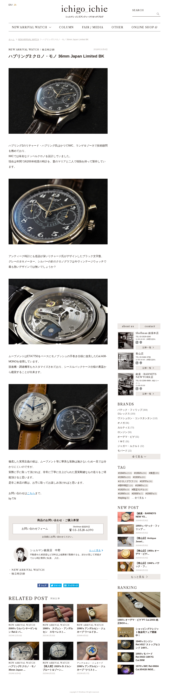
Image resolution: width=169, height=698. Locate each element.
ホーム (12, 39)
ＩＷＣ (123, 441)
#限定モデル (140, 489)
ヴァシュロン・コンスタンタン (137, 418)
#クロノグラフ (127, 481)
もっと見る (95, 550)
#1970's (146, 481)
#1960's (124, 477)
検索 (157, 13)
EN (10, 5)
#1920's (123, 489)
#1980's (141, 485)
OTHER (117, 27)
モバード (125, 450)
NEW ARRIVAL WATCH (29, 27)
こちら (31, 493)
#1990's (123, 493)
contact (150, 326)
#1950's (140, 473)
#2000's (137, 493)
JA (15, 5)
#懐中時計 (125, 485)
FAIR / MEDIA (92, 27)
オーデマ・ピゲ (128, 436)
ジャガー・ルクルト (131, 446)
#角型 (154, 473)
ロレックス (126, 413)
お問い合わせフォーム (35, 528)
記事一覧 (147, 347)
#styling (123, 497)
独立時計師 (48, 49)
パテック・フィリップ (133, 409)
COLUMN (66, 27)
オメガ (123, 422)
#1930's (139, 477)
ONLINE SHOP (143, 27)
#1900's (151, 493)
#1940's (125, 473)
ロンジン (125, 432)
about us (128, 326)
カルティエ (126, 427)
